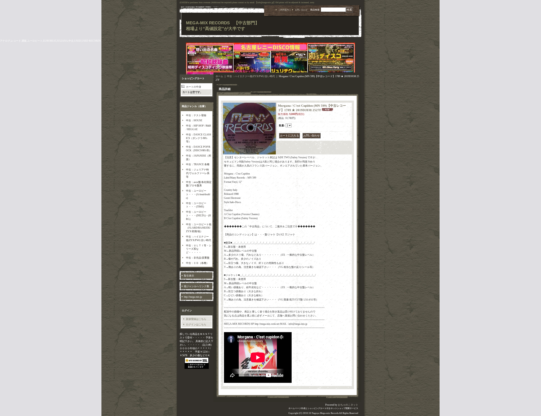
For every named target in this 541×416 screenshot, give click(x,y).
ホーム (219, 76)
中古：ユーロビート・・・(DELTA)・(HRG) (198, 215)
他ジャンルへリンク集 (196, 286)
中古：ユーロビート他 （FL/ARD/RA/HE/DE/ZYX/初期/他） (200, 228)
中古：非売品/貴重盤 (197, 257)
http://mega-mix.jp (193, 296)
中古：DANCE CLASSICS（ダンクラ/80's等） (198, 138)
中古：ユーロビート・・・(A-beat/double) (198, 194)
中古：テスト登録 (196, 115)
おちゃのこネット (348, 404)
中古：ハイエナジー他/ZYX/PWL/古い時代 (251, 76)
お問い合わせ (301, 10)
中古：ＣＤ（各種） (197, 263)
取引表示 (189, 275)
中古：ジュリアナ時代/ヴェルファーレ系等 (197, 173)
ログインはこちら (196, 324)
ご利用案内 (283, 10)
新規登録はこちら (196, 319)
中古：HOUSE (194, 120)
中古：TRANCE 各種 (197, 164)
